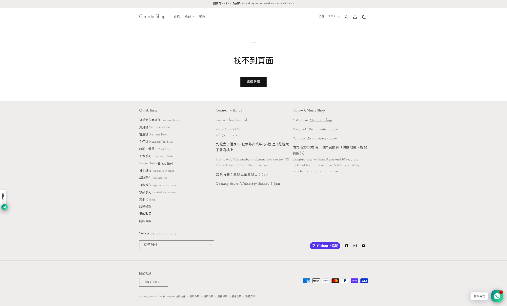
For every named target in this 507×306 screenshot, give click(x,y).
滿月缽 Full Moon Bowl (154, 127)
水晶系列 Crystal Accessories (158, 192)
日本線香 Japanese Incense (156, 170)
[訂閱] (209, 245)
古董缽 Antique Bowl (153, 134)
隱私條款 (145, 221)
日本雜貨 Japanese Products (157, 185)
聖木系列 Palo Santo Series (157, 156)
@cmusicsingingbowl (324, 129)
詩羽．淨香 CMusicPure (155, 149)
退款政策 (145, 214)
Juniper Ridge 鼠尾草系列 (156, 163)
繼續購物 (253, 81)
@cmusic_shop (321, 120)
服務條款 (145, 206)
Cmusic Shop (155, 296)
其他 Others (147, 199)
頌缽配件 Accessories (153, 178)
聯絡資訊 (250, 296)
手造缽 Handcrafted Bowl (156, 142)
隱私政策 (209, 296)
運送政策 (237, 296)
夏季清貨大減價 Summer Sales (159, 120)
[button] (189, 16)
